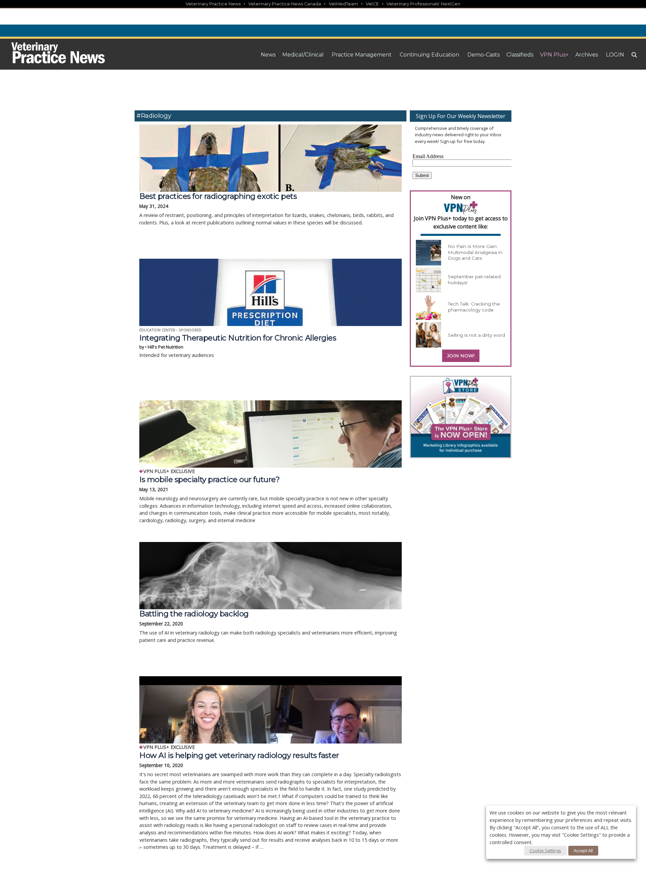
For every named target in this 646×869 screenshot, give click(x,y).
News (268, 54)
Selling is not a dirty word (476, 335)
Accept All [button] (583, 850)
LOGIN (615, 54)
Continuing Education (429, 54)
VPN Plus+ (554, 54)
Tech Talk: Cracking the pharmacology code (474, 307)
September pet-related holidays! (474, 279)
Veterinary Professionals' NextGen (423, 3)
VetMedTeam (343, 3)
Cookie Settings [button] (545, 850)
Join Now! (460, 355)
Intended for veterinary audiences (237, 345)
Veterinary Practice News (213, 3)
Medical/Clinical (303, 54)
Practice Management (362, 54)
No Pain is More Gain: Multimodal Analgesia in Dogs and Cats (475, 252)
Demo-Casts (483, 54)
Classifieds (519, 54)
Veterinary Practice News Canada (284, 3)
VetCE (372, 3)
